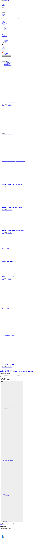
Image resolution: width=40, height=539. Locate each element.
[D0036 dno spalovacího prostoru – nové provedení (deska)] (21, 220)
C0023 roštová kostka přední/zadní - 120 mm (10, 407)
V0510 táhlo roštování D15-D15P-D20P (10, 245)
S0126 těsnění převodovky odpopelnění (10, 102)
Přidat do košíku (4, 105)
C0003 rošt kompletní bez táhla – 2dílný (10, 261)
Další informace (9, 105)
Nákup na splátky (24, 371)
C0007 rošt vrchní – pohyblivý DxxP (9, 305)
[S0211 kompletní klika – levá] (21, 321)
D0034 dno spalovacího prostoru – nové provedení (12, 184)
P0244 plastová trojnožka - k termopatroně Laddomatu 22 (12, 520)
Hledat (3, 29)
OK (0, 524)
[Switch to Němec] (5, 28)
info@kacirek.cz (6, 0)
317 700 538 (2, 370)
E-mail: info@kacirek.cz (8, 370)
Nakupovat (8, 379)
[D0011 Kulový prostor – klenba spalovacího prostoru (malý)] (21, 147)
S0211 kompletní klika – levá (8, 335)
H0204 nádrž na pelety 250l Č (7, 494)
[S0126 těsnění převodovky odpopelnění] (21, 89)
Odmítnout (3, 524)
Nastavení (17, 523)
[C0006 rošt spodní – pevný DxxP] (21, 270)
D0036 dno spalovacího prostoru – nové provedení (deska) (13, 230)
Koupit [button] (8, 408)
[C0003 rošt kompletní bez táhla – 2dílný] (21, 254)
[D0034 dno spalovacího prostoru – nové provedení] (21, 173)
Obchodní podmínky (3, 371)
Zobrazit (7, 71)
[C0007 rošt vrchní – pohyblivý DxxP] (21, 292)
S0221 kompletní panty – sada (8, 364)
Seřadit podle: (7, 62)
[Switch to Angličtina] (6, 27)
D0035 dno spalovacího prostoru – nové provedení (12, 207)
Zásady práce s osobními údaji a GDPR (13, 371)
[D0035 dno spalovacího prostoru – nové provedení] (21, 196)
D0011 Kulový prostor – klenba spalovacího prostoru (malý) (14, 161)
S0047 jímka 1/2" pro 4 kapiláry (8, 460)
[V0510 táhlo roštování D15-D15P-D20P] (21, 239)
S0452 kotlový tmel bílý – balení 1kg (9, 131)
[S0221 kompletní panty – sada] (21, 350)
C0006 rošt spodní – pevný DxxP (8, 276)
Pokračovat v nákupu (4, 380)
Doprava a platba (30, 371)
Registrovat (3, 14)
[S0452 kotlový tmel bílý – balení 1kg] (21, 118)
